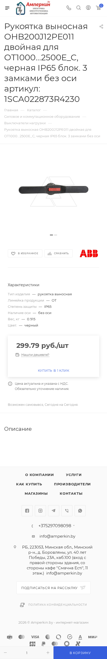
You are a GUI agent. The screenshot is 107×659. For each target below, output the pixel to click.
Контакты (71, 493)
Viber (66, 510)
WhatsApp (80, 510)
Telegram (53, 510)
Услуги (74, 475)
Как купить (29, 484)
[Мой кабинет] (88, 8)
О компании (39, 475)
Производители (72, 484)
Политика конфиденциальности (57, 604)
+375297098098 (54, 526)
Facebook (27, 510)
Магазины (36, 493)
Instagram (40, 510)
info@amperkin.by (57, 536)
